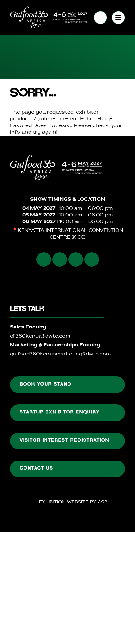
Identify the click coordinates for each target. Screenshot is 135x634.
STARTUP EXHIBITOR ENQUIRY (60, 412)
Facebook (43, 259)
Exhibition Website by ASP (73, 502)
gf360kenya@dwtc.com (40, 336)
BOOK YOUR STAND (45, 384)
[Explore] (118, 17)
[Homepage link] (49, 17)
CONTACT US (36, 468)
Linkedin (75, 259)
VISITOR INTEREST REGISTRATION (64, 440)
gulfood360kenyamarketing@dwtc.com (60, 354)
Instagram (59, 259)
